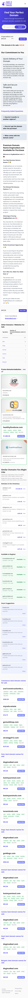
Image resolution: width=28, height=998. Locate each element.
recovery (19, 780)
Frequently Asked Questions (12, 111)
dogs (14, 765)
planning (11, 742)
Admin (16, 993)
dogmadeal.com (10, 318)
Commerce (5, 337)
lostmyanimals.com (12, 795)
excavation (6, 693)
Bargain (4, 362)
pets (11, 765)
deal (4, 767)
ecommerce (6, 432)
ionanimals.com (10, 811)
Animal (4, 349)
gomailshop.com (11, 722)
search (17, 782)
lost (9, 782)
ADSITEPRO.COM (7, 390)
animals (8, 780)
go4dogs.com (9, 853)
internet (15, 430)
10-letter (17, 816)
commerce (6, 691)
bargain (8, 767)
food (16, 432)
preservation (11, 816)
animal (18, 765)
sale (11, 711)
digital (19, 709)
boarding (22, 856)
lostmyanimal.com (12, 777)
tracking (13, 782)
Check (23, 613)
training (17, 856)
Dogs (3, 345)
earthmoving (12, 693)
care (5, 858)
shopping (13, 727)
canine (22, 765)
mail (17, 727)
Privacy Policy (18, 988)
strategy (16, 742)
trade (15, 691)
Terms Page (18, 991)
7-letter (15, 858)
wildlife (13, 814)
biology (5, 816)
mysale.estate (9, 706)
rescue (22, 782)
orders (18, 693)
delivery (12, 432)
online (5, 430)
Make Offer (23, 39)
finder (15, 784)
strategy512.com (11, 737)
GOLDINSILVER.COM (8, 415)
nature (22, 814)
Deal (3, 358)
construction (20, 691)
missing (11, 784)
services (14, 798)
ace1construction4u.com (14, 688)
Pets (3, 341)
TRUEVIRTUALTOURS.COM (9, 456)
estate (15, 711)
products (10, 430)
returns (13, 780)
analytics (5, 742)
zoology (18, 814)
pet (22, 780)
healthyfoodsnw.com (13, 427)
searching (6, 784)
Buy (24, 559)
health (19, 430)
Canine (4, 354)
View (24, 489)
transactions (6, 711)
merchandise (6, 727)
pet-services (9, 858)
